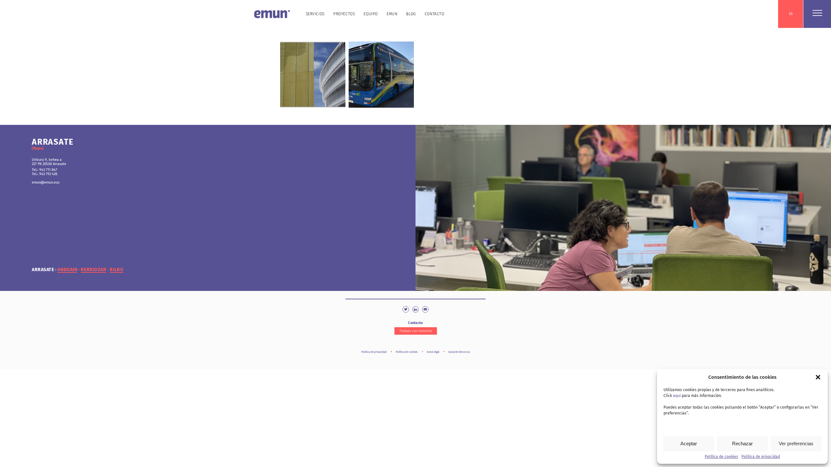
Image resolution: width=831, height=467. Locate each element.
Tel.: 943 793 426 (44, 174)
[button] (818, 377)
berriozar (93, 269)
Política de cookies (721, 456)
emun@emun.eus (45, 182)
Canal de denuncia (459, 352)
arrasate (43, 269)
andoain (67, 269)
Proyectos (344, 14)
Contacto (434, 14)
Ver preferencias (796, 443)
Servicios (315, 14)
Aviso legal (433, 352)
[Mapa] (37, 148)
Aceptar (688, 443)
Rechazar (742, 443)
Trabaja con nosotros (415, 331)
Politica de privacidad (760, 456)
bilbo (116, 269)
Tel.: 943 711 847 (44, 170)
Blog (411, 14)
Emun (392, 14)
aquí (677, 395)
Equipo (371, 14)
